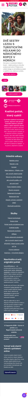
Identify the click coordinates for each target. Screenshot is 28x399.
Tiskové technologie (14, 218)
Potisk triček (14, 221)
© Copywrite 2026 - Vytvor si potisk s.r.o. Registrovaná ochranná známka (14, 329)
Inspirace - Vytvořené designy (14, 253)
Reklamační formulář (14, 193)
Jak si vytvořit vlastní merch (14, 240)
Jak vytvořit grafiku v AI (14, 180)
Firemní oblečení (14, 250)
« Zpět (5, 80)
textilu (13, 270)
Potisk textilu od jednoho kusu (14, 224)
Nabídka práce (14, 161)
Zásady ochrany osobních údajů (14, 201)
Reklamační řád (14, 197)
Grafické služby (14, 228)
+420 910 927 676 (12, 100)
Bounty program (14, 190)
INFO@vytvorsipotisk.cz (14, 105)
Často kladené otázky (14, 187)
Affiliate (14, 234)
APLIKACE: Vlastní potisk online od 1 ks (14, 245)
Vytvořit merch (10, 372)
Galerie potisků (13, 94)
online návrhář (15, 287)
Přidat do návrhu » (10, 74)
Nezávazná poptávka (14, 231)
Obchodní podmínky (14, 206)
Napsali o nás (14, 164)
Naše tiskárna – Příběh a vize (14, 170)
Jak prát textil (14, 183)
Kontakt (14, 167)
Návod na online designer (14, 177)
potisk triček (7, 270)
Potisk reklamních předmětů (14, 237)
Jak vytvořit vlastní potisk (14, 174)
